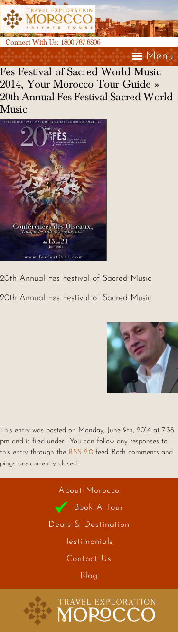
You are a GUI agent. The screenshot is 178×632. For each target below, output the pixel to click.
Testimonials (89, 542)
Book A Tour (98, 508)
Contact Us (89, 559)
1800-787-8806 (80, 42)
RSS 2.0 (80, 452)
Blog (89, 576)
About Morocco (89, 491)
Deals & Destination (89, 525)
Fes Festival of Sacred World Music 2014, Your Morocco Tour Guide (80, 78)
